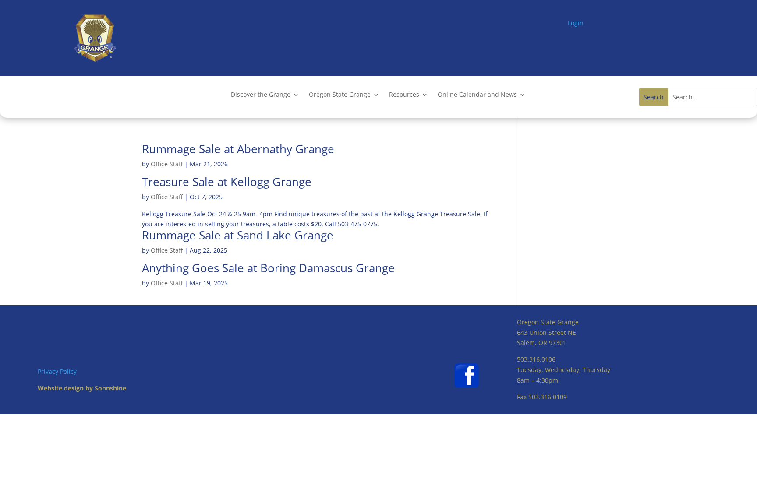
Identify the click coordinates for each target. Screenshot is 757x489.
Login (576, 23)
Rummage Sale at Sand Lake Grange (237, 235)
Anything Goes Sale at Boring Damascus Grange (268, 268)
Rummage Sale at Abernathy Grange (238, 149)
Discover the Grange (260, 95)
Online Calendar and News (477, 95)
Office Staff (167, 164)
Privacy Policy (57, 371)
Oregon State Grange (340, 95)
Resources (404, 95)
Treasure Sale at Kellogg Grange (226, 182)
